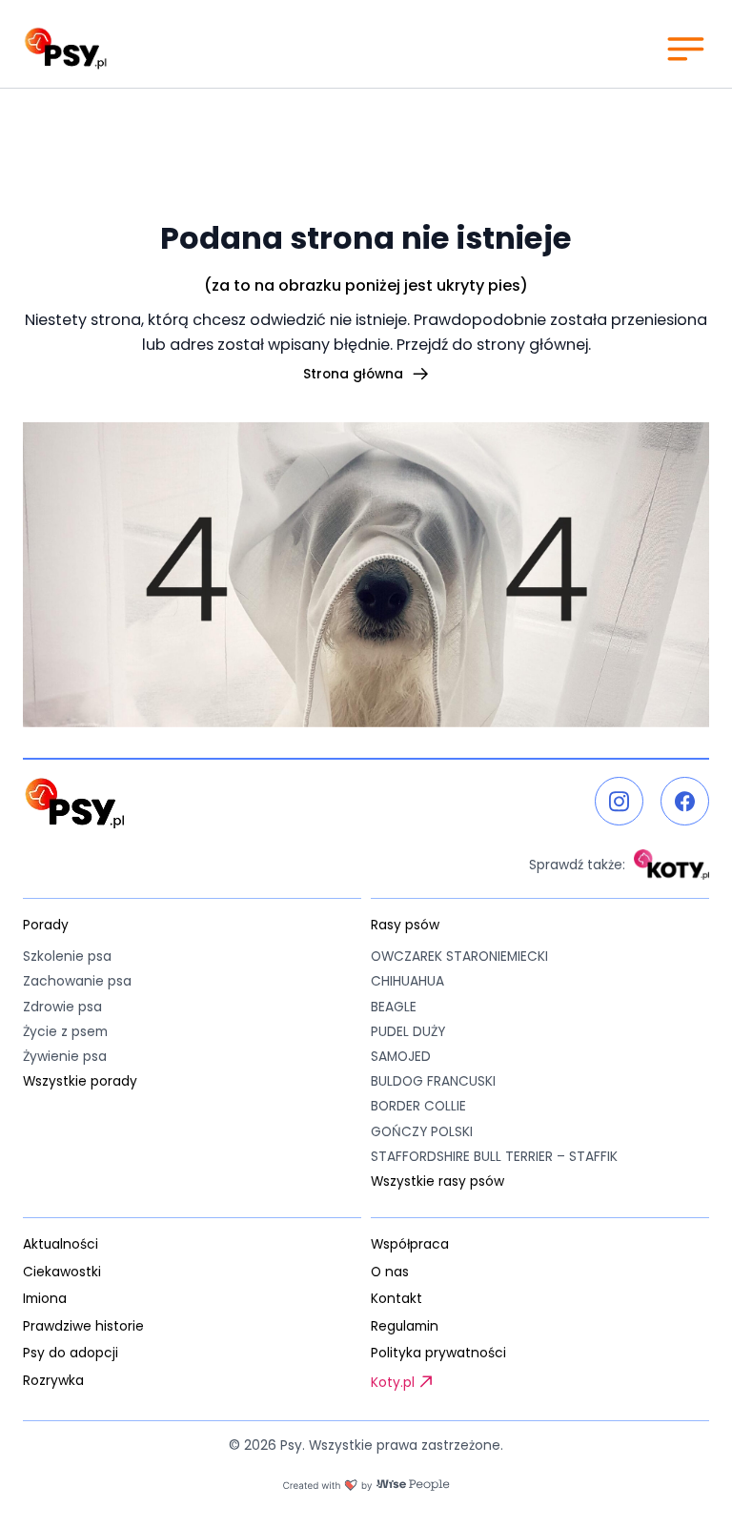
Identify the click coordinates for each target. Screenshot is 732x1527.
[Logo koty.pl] (671, 864)
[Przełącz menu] (685, 48)
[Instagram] (619, 801)
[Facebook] (685, 801)
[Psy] (65, 49)
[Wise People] (366, 1485)
